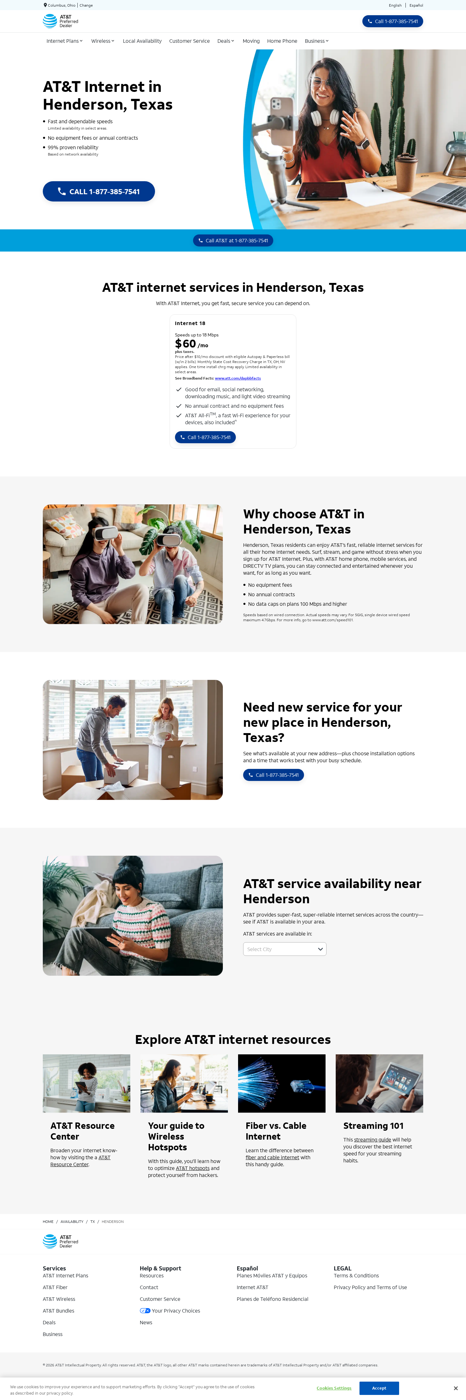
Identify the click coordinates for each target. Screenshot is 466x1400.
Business (52, 1334)
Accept (379, 1388)
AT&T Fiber (55, 1287)
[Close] (456, 1388)
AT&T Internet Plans (65, 1275)
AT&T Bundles (58, 1310)
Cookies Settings (334, 1388)
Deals (49, 1322)
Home (48, 1221)
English (395, 5)
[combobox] (277, 949)
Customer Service (160, 1298)
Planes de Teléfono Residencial (272, 1298)
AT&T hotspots (193, 1168)
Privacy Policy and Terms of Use (370, 1287)
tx (92, 1221)
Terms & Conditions (356, 1275)
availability (72, 1221)
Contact (149, 1287)
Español (416, 5)
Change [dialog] (86, 5)
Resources (152, 1275)
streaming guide (372, 1139)
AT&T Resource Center (80, 1160)
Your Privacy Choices (176, 1310)
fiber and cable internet (272, 1157)
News (146, 1322)
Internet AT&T (253, 1287)
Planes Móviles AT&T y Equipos (272, 1275)
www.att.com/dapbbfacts (238, 378)
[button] (320, 949)
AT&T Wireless (59, 1298)
